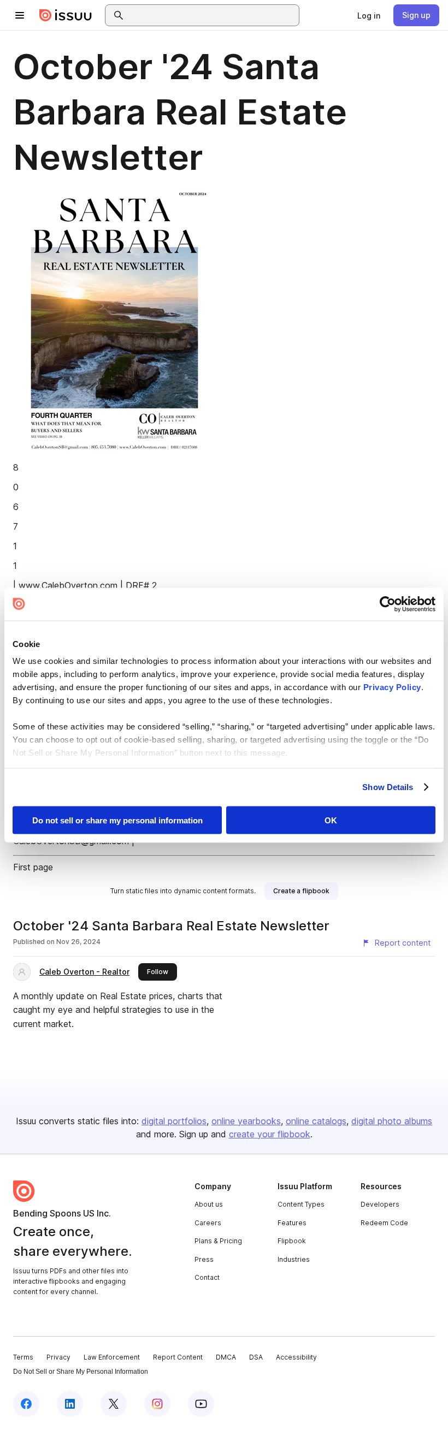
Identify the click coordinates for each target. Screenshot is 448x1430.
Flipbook (292, 1241)
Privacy (58, 1357)
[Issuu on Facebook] (26, 1404)
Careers (207, 1223)
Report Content (178, 1357)
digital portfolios (174, 1120)
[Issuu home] (65, 15)
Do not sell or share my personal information (117, 819)
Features (292, 1223)
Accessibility (296, 1357)
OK (331, 819)
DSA (256, 1357)
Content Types (301, 1204)
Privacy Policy (392, 687)
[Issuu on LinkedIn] (70, 1404)
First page (33, 867)
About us (208, 1204)
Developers (380, 1204)
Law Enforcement (112, 1357)
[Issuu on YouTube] (201, 1404)
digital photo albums (391, 1120)
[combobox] (211, 15)
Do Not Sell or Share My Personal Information (80, 1371)
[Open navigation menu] (20, 15)
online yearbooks (246, 1120)
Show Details (387, 787)
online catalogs (316, 1120)
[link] (369, 15)
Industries (294, 1259)
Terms (23, 1357)
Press (204, 1259)
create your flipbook (269, 1134)
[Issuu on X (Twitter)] (114, 1404)
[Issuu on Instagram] (157, 1404)
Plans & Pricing (218, 1241)
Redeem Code (384, 1223)
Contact (207, 1277)
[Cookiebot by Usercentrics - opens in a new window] (387, 604)
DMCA (226, 1357)
